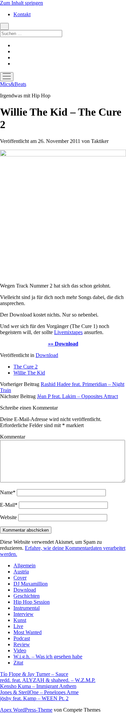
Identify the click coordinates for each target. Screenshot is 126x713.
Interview (23, 614)
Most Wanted (27, 632)
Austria (21, 571)
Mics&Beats (13, 84)
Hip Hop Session (31, 602)
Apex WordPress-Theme (26, 710)
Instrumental (26, 608)
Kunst (19, 620)
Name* (7, 492)
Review (21, 644)
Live (18, 626)
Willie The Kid (29, 373)
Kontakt (22, 14)
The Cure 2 (25, 366)
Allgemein (24, 565)
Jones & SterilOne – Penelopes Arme (39, 692)
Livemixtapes (68, 332)
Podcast (21, 638)
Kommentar (12, 437)
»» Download (63, 344)
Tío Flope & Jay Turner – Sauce (34, 674)
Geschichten (26, 596)
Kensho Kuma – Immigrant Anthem (38, 686)
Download (47, 355)
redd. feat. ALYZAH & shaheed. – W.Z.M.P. (47, 680)
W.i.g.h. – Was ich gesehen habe (47, 656)
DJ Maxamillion (30, 584)
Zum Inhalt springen (21, 3)
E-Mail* (8, 505)
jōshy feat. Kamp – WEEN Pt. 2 (34, 698)
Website (8, 517)
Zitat (18, 662)
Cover (20, 578)
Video (19, 650)
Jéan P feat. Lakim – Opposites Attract (77, 396)
